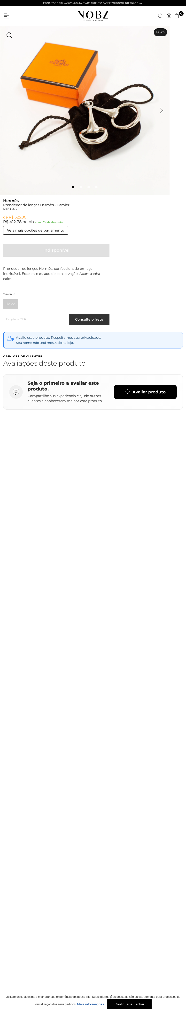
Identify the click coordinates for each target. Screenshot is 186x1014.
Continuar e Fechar (129, 1004)
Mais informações (90, 1004)
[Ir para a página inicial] (93, 15)
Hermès (11, 200)
